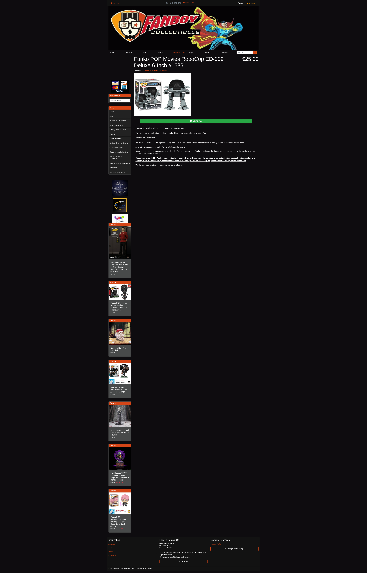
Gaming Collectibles (116, 147)
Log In (191, 52)
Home (112, 52)
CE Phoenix (148, 568)
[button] (116, 3)
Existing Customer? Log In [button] (235, 549)
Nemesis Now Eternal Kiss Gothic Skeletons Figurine (119, 432)
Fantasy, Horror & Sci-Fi (118, 130)
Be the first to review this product (156, 70)
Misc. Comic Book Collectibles (116, 158)
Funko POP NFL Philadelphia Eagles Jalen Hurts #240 (118, 389)
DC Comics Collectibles (118, 121)
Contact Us (224, 52)
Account (160, 52)
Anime (112, 112)
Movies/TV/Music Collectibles (120, 163)
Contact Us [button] (184, 561)
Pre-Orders (113, 168)
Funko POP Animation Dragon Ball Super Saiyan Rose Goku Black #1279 (118, 521)
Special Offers (180, 52)
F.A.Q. (144, 52)
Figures (112, 134)
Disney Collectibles (116, 125)
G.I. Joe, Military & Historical (119, 143)
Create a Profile (215, 544)
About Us (129, 52)
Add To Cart (197, 121)
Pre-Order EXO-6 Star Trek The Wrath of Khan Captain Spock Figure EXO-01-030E (119, 267)
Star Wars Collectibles (117, 172)
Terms (207, 52)
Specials (113, 491)
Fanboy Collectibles (127, 568)
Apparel (112, 116)
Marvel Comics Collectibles (119, 152)
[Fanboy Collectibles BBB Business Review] (119, 67)
